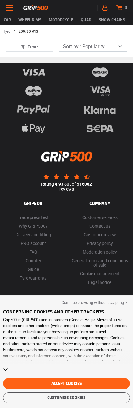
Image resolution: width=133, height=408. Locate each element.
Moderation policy (100, 252)
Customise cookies (66, 398)
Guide (33, 269)
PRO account (33, 243)
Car (7, 20)
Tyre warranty (33, 278)
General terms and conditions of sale (100, 263)
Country (33, 260)
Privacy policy (100, 243)
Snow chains (112, 20)
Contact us (99, 226)
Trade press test (33, 217)
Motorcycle (61, 20)
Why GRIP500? (33, 226)
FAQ (33, 252)
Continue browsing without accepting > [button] (94, 302)
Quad (86, 20)
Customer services (100, 217)
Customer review (100, 235)
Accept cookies (66, 383)
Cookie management (100, 273)
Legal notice (99, 282)
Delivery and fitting (33, 235)
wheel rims (29, 20)
